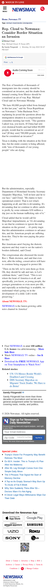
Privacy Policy (28, 564)
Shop (32, 560)
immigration (28, 23)
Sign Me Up (38, 437)
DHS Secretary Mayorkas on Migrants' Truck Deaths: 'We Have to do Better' (27, 383)
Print (6, 62)
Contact (15, 560)
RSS (38, 560)
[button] (42, 9)
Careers (17, 564)
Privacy (5, 441)
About (8, 560)
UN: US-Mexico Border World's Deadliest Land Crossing (25, 375)
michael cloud (11, 23)
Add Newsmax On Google (15, 57)
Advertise (24, 560)
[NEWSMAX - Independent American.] (24, 9)
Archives (9, 564)
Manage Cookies (32, 568)
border (20, 23)
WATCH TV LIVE (15, 2)
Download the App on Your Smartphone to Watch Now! (24, 363)
